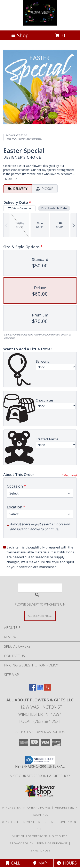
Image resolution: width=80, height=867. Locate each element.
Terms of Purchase (52, 843)
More (9, 179)
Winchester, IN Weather (21, 822)
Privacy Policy (21, 843)
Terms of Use (40, 850)
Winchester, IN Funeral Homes (26, 807)
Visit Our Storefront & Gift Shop (40, 775)
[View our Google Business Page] (40, 689)
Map (41, 863)
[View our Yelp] (47, 689)
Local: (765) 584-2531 (40, 721)
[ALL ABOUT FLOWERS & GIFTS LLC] (40, 24)
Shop (23, 35)
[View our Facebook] (32, 689)
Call (14, 863)
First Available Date (54, 208)
